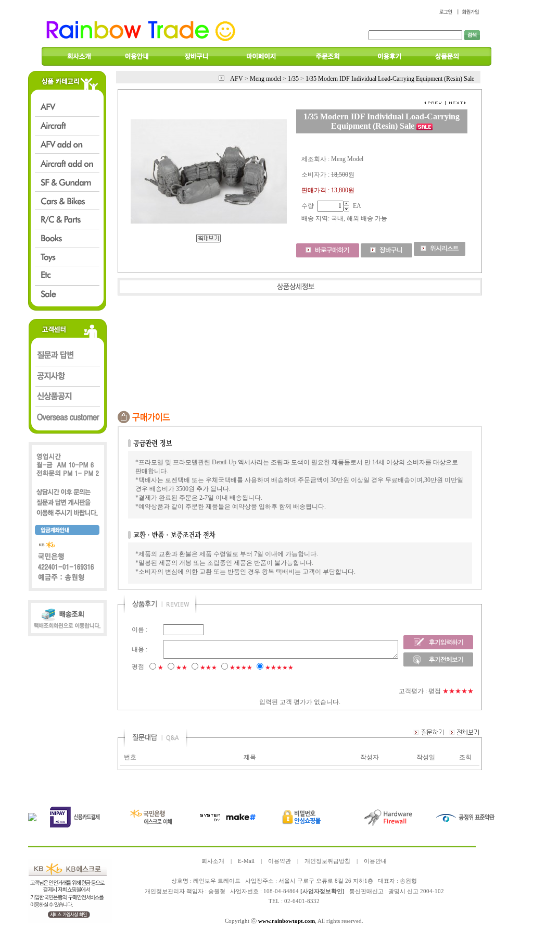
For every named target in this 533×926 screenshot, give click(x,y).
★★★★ (241, 667)
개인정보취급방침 (327, 861)
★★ (181, 667)
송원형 (216, 891)
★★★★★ (279, 667)
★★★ (208, 667)
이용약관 (279, 861)
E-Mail (246, 861)
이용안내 (375, 861)
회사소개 (212, 861)
